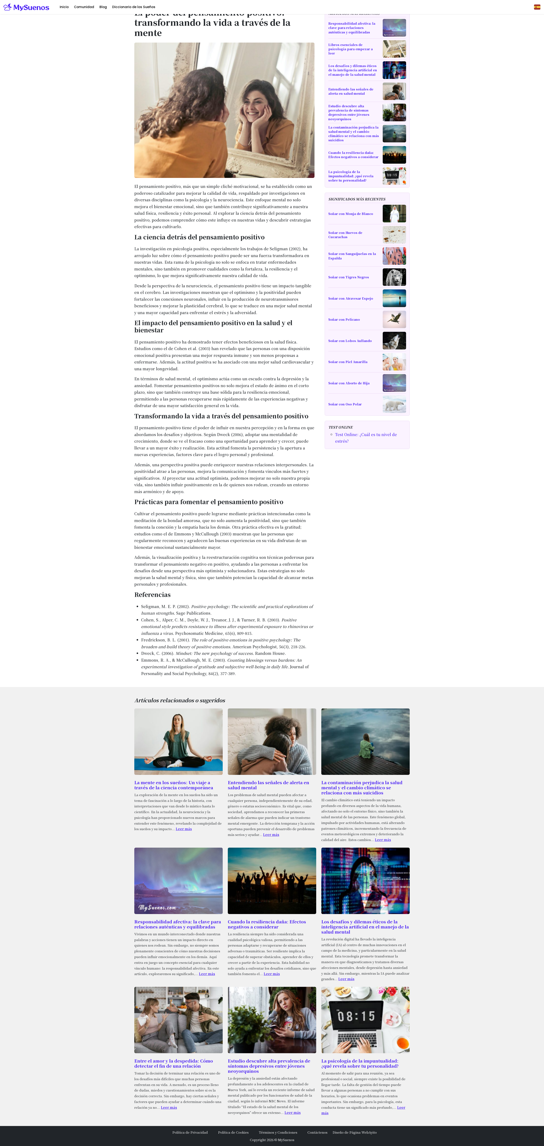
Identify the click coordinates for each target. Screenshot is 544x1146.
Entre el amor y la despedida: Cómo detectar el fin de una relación (173, 1063)
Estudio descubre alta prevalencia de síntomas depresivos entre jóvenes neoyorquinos (269, 1066)
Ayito (373, 1132)
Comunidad (84, 7)
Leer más (184, 828)
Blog (103, 7)
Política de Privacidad (190, 1132)
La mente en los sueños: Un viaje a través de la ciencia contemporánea (173, 785)
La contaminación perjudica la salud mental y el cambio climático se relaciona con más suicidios (361, 787)
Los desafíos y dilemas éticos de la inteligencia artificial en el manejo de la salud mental (365, 927)
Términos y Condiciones (278, 1132)
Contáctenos (317, 1132)
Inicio (64, 7)
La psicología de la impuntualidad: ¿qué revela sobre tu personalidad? (360, 1063)
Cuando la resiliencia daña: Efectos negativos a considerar (267, 924)
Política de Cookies (233, 1132)
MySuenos (286, 1139)
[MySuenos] (26, 7)
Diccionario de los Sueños (133, 7)
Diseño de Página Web (351, 1132)
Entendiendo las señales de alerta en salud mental (268, 785)
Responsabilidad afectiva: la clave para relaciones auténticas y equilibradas (177, 924)
